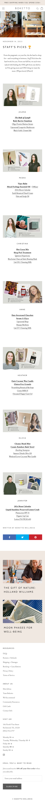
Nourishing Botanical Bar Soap (22, 387)
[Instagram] (4, 754)
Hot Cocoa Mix (22, 249)
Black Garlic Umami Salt (22, 130)
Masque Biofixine (22, 324)
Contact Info (7, 710)
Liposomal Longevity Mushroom (22, 127)
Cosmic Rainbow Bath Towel (22, 447)
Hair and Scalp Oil (22, 196)
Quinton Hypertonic (22, 255)
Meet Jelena (7, 689)
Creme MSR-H (22, 390)
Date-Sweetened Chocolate (22, 315)
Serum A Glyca (22, 318)
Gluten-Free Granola (22, 384)
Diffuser (35, 186)
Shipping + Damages (10, 662)
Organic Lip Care (22, 516)
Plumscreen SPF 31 (23, 512)
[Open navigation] (3, 8)
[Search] (37, 8)
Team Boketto (8, 693)
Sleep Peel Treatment (22, 252)
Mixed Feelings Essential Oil (18, 186)
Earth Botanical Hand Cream (22, 193)
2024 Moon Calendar (22, 190)
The (16, 117)
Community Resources (11, 702)
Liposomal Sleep (22, 321)
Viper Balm (22, 183)
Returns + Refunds (10, 658)
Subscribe (12, 786)
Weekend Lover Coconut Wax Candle (22, 456)
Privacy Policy (8, 671)
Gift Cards (7, 706)
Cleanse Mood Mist (22, 443)
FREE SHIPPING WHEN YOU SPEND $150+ (22, 3)
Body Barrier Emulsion (22, 121)
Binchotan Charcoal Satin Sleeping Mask (22, 259)
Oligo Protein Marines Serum (22, 124)
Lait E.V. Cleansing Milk (22, 328)
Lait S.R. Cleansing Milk (23, 262)
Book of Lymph (24, 117)
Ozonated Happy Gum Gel (22, 393)
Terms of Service (9, 675)
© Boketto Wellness (22, 799)
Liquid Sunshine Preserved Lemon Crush (22, 509)
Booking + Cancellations (12, 666)
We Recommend (9, 697)
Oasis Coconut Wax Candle (22, 381)
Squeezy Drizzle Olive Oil (22, 453)
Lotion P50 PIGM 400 (22, 519)
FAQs (5, 653)
